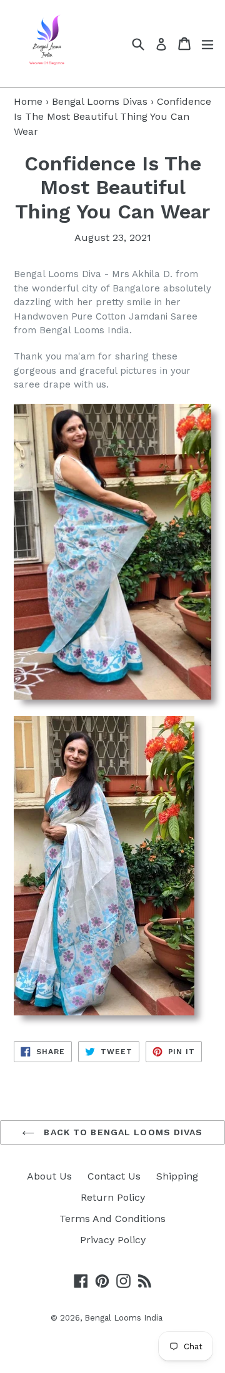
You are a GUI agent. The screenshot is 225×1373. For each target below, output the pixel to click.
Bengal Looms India (123, 1317)
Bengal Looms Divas (100, 101)
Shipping (177, 1176)
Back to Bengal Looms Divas (121, 1132)
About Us (49, 1176)
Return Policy (113, 1197)
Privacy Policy (113, 1240)
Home (28, 101)
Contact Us (114, 1176)
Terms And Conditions (112, 1218)
